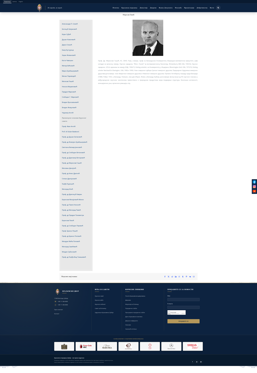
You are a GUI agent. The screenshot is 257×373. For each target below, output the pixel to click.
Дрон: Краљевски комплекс (133, 317)
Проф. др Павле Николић (71, 205)
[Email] (194, 276)
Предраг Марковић (69, 92)
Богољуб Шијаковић (69, 29)
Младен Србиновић (69, 252)
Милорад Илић (67, 189)
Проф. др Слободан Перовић (72, 226)
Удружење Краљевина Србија (104, 312)
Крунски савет (99, 296)
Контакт (56, 314)
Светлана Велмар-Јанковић (72, 147)
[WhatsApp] (179, 276)
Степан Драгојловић (69, 179)
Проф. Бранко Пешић (70, 231)
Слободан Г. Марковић (70, 97)
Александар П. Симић (70, 24)
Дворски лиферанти (131, 321)
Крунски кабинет (100, 304)
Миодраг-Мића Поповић (71, 241)
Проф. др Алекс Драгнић (71, 173)
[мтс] (150, 346)
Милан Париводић (69, 76)
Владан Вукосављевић (70, 102)
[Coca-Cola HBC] (86, 346)
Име (168, 296)
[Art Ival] (64, 346)
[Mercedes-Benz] (171, 346)
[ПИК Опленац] (128, 346)
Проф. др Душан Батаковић (72, 137)
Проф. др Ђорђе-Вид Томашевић (74, 257)
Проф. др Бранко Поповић (71, 236)
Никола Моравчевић (69, 87)
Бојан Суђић (66, 34)
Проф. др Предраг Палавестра (73, 215)
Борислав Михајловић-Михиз (73, 200)
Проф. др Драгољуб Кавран (72, 194)
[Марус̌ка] (107, 346)
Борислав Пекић (68, 220)
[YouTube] (254, 191)
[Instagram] (254, 187)
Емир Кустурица (68, 50)
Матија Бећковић (68, 66)
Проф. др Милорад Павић (71, 210)
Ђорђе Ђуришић (68, 184)
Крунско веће (99, 300)
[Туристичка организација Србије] (193, 346)
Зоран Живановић (69, 55)
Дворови (128, 300)
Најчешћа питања (131, 329)
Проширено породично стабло (135, 312)
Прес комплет (58, 309)
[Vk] (190, 276)
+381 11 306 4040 (63, 305)
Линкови (128, 325)
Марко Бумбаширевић (70, 71)
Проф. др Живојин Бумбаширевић (74, 142)
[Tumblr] (183, 276)
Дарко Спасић (67, 45)
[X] (168, 276)
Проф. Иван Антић (68, 126)
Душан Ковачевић (68, 39)
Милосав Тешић (68, 81)
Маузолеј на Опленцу (132, 304)
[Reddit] (172, 276)
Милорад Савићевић (69, 247)
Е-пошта (170, 304)
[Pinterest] (186, 276)
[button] (218, 8)
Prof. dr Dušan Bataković (70, 132)
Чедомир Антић (67, 113)
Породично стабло (131, 308)
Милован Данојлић (69, 168)
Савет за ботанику (100, 308)
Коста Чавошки (67, 60)
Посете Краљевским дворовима (135, 296)
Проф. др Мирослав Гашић (72, 163)
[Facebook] (165, 276)
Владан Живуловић (69, 107)
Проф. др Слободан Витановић (73, 152)
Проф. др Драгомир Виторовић (73, 158)
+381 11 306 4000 (63, 301)
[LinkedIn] (176, 276)
